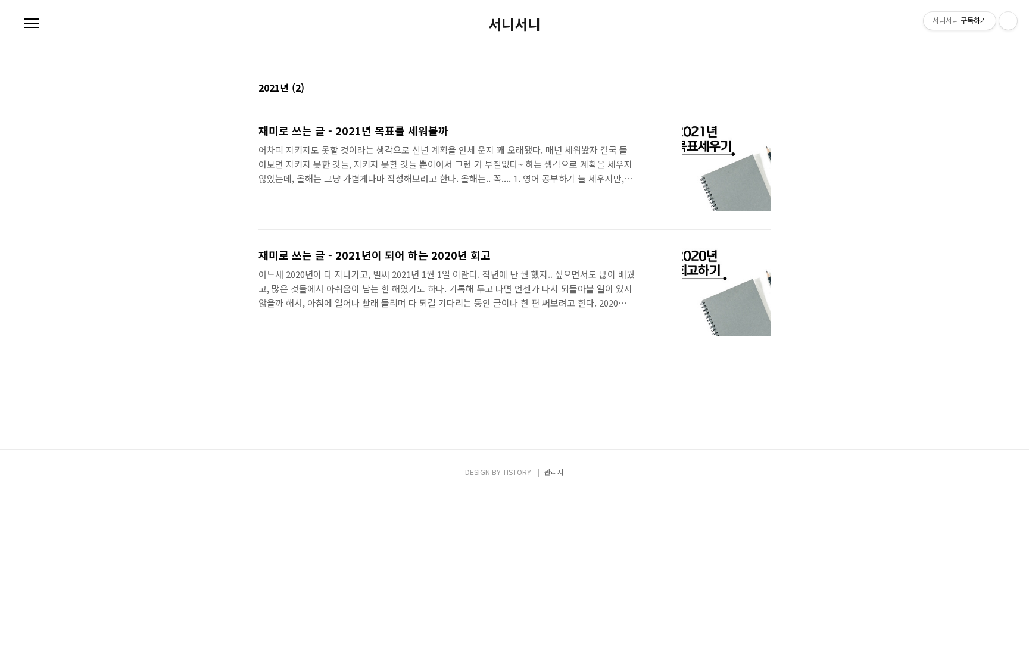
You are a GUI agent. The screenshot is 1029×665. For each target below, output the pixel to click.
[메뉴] (31, 24)
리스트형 (763, 89)
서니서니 (514, 24)
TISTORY (517, 472)
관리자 (554, 472)
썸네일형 (747, 89)
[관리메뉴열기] (1008, 21)
